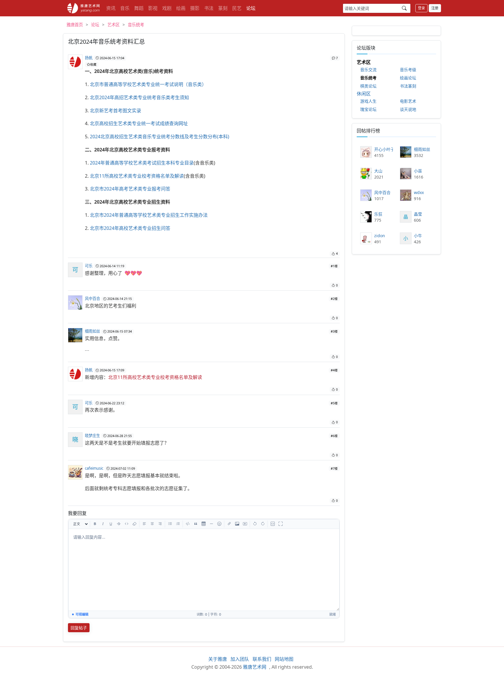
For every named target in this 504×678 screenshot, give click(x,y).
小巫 (418, 171)
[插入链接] (229, 523)
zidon (379, 235)
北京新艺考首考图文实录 (115, 110)
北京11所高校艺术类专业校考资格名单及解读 (137, 176)
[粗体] (95, 523)
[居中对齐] (152, 523)
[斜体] (103, 523)
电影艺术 (408, 101)
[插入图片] (237, 523)
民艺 (237, 8)
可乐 (88, 265)
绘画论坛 (408, 78)
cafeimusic (94, 468)
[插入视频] (245, 523)
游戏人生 (368, 101)
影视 (153, 8)
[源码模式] (272, 523)
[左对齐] (144, 523)
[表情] (219, 523)
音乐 (125, 8)
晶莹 (418, 214)
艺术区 (113, 24)
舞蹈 (139, 8)
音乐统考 (136, 24)
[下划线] (111, 523)
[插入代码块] (188, 523)
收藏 (93, 64)
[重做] (263, 523)
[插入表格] (203, 523)
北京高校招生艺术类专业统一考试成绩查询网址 (139, 123)
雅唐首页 (74, 24)
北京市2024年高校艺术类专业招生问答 (130, 228)
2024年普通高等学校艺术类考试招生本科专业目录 (142, 163)
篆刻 (223, 8)
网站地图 (284, 659)
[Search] (404, 8)
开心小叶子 (383, 149)
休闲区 (364, 93)
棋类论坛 (368, 86)
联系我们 (262, 659)
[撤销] (255, 523)
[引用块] (196, 523)
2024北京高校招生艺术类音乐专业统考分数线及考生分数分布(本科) (159, 136)
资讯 (111, 8)
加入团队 (239, 659)
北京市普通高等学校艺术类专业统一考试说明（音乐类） (148, 84)
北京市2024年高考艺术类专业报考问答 (130, 189)
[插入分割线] (211, 523)
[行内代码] (126, 523)
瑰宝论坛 (368, 109)
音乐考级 (408, 69)
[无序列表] (170, 523)
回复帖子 (79, 627)
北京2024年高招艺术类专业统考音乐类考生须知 (139, 97)
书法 (209, 8)
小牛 (418, 235)
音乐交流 (368, 69)
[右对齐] (160, 523)
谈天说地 (408, 109)
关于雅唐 (217, 659)
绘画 (181, 8)
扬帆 (88, 57)
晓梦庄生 (92, 435)
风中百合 (92, 298)
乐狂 (378, 214)
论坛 (251, 8)
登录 (421, 8)
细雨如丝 (92, 331)
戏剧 (167, 8)
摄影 (195, 8)
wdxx (419, 192)
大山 (378, 171)
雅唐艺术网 (83, 8)
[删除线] (119, 523)
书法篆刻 (408, 86)
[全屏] (280, 523)
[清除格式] (134, 523)
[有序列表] (178, 523)
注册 (434, 8)
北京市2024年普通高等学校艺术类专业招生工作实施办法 (149, 215)
